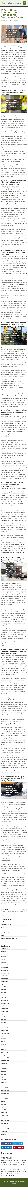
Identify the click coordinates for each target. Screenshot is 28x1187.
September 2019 (5, 1128)
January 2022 (4, 1055)
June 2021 (3, 1074)
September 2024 (5, 1008)
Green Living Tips (5, 932)
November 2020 (5, 1093)
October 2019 (4, 1126)
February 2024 (5, 1027)
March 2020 (4, 1112)
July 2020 (3, 1101)
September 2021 (5, 1066)
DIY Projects (4, 927)
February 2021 (4, 1085)
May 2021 (3, 1077)
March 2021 (4, 1082)
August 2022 (4, 1035)
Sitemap (14, 1183)
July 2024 (3, 1014)
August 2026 (4, 948)
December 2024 (5, 1000)
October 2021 (4, 1063)
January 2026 (4, 967)
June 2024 (3, 1016)
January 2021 (4, 1087)
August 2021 (4, 1068)
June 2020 (3, 1104)
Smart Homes (4, 941)
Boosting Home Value (7, 924)
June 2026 (3, 954)
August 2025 (4, 981)
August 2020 (4, 1098)
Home (2, 935)
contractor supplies (11, 123)
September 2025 (5, 978)
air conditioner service (17, 731)
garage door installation (14, 421)
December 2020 (5, 1090)
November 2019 (5, 1123)
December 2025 (5, 970)
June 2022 (3, 1041)
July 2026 (3, 951)
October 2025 (4, 975)
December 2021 (5, 1057)
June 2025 (3, 986)
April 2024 (3, 1022)
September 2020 (5, 1096)
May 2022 (3, 1044)
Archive (3, 921)
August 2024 (4, 1011)
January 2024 (4, 1030)
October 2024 (4, 1006)
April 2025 (3, 992)
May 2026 (3, 956)
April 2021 (3, 1079)
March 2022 (4, 1049)
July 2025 (3, 984)
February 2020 (5, 1115)
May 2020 (3, 1106)
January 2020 (4, 1117)
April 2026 (3, 959)
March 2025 (4, 995)
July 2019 (3, 1134)
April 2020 (3, 1109)
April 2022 (3, 1046)
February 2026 (4, 964)
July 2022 (3, 1038)
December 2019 (5, 1120)
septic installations (15, 349)
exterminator (19, 492)
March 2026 (4, 962)
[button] (7, 1143)
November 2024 (5, 1003)
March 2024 (4, 1025)
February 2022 (4, 1052)
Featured (3, 930)
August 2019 (4, 1131)
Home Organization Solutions (9, 938)
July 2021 (3, 1071)
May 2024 (3, 1019)
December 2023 (5, 1033)
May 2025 (3, 989)
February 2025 (4, 997)
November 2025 (5, 973)
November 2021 (5, 1060)
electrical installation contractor (10, 263)
